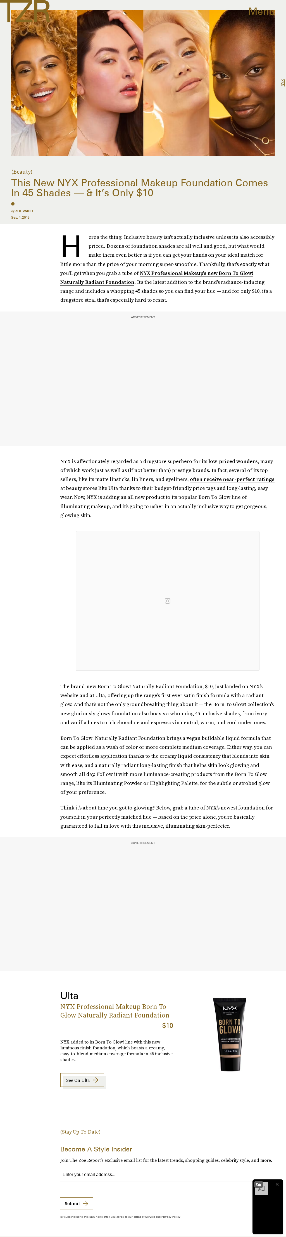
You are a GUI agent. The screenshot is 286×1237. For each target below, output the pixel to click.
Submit (72, 1203)
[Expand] (258, 1184)
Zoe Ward (24, 211)
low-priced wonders (233, 461)
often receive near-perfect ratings (232, 479)
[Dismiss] (277, 1184)
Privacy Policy (170, 1216)
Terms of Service (144, 1216)
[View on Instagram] (167, 601)
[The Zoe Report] (25, 11)
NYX (282, 82)
